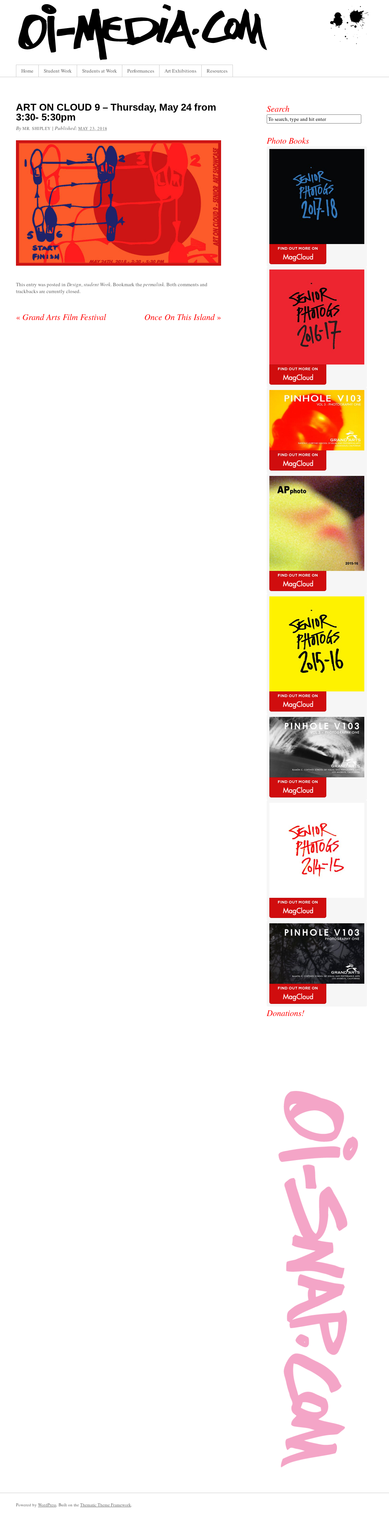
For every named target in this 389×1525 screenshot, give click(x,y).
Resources (217, 70)
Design (74, 284)
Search (278, 108)
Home (27, 70)
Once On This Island (182, 316)
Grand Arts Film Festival (61, 316)
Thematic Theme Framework (105, 1505)
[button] (118, 203)
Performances (140, 70)
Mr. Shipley (36, 128)
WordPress (47, 1505)
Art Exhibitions (180, 70)
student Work (97, 284)
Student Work (58, 70)
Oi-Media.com (194, 32)
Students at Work (99, 70)
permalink (153, 284)
